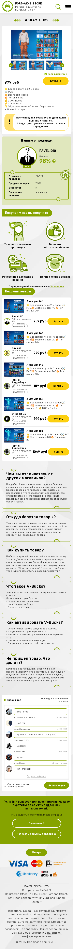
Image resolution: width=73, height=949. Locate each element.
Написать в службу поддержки (37, 834)
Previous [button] (11, 65)
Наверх (36, 852)
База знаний (36, 823)
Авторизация (56, 785)
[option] (36, 44)
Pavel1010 (47, 150)
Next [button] (62, 65)
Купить (55, 81)
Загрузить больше (36, 776)
